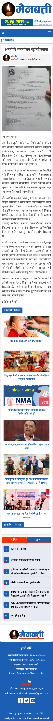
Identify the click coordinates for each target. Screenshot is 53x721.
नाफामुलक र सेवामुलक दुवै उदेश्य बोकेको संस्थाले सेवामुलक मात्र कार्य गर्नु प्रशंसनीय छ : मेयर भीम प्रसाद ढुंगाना (26, 482)
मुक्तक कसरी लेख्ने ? (19, 549)
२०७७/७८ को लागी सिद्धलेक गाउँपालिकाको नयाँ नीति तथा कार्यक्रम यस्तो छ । (30, 605)
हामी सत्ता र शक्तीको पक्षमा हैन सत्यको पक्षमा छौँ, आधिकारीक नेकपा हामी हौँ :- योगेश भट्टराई (30, 573)
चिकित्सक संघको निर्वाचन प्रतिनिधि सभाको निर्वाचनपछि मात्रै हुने (27, 412)
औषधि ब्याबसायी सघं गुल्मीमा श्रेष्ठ (25, 582)
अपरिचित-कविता (18, 616)
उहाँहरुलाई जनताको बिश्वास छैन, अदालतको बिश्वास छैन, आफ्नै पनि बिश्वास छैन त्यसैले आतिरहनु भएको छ (30, 596)
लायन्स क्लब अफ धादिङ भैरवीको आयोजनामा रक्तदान (26, 515)
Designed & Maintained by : (26, 718)
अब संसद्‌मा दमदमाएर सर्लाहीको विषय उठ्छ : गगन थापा (26, 446)
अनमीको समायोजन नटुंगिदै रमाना (25, 560)
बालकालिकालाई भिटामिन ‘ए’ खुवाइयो (26, 341)
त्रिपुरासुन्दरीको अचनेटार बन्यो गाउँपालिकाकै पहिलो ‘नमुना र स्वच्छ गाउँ (26, 377)
